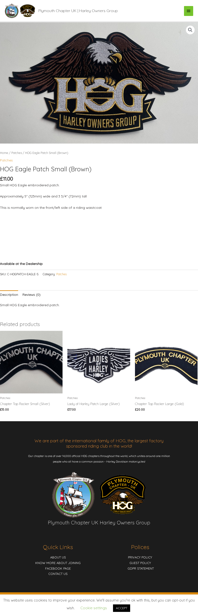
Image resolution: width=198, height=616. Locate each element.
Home (4, 153)
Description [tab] (9, 294)
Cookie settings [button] (93, 608)
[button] (190, 30)
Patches (16, 153)
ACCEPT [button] (121, 608)
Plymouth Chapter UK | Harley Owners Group (78, 10)
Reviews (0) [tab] (31, 294)
